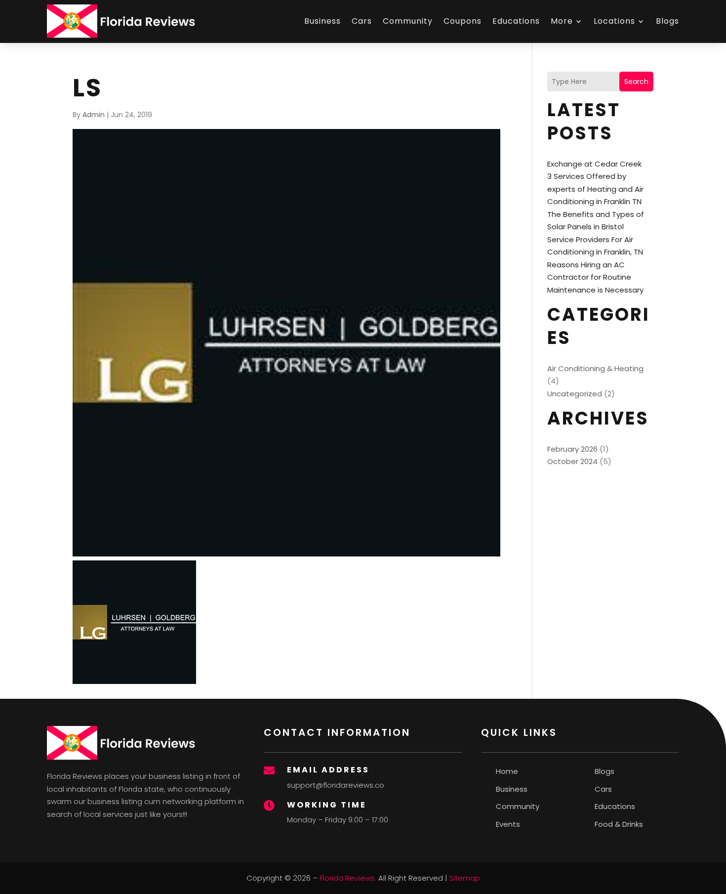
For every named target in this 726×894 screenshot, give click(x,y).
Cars (362, 21)
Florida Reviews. (348, 878)
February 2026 (572, 449)
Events (508, 824)
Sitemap (464, 878)
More (562, 21)
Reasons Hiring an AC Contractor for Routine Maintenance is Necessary (595, 277)
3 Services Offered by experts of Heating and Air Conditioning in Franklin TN (595, 189)
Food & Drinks (619, 824)
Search (636, 81)
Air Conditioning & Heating (595, 368)
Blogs (667, 21)
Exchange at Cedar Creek (594, 164)
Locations (614, 21)
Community (408, 21)
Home (507, 771)
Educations (516, 21)
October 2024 (572, 461)
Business (322, 21)
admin (93, 115)
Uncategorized (574, 393)
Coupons (463, 21)
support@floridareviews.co (335, 785)
